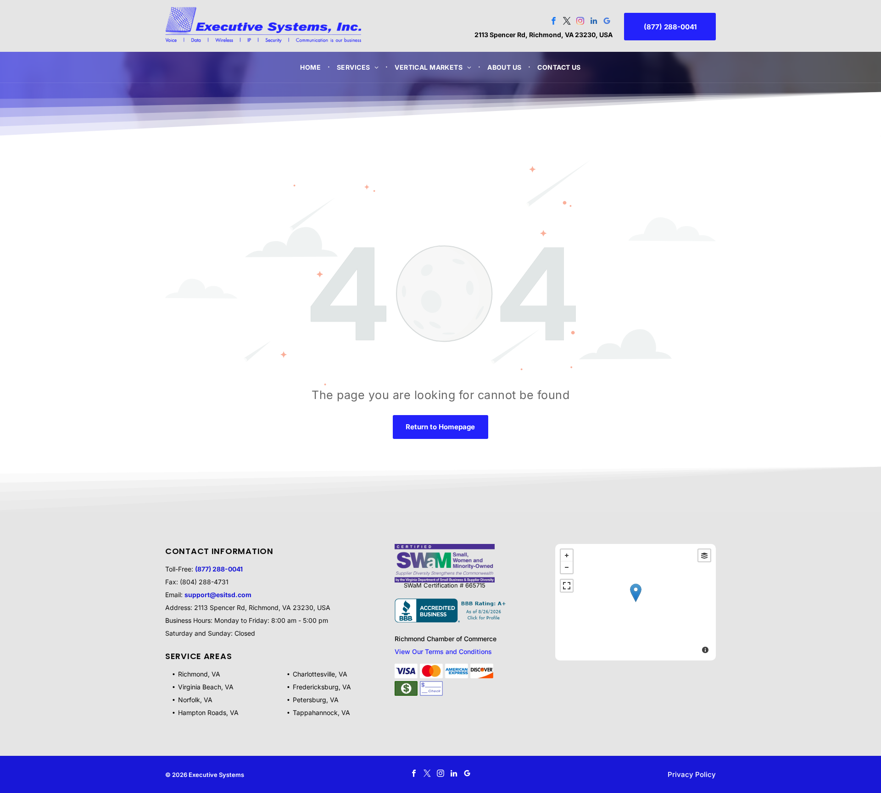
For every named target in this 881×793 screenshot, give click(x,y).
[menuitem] (311, 67)
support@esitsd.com (217, 595)
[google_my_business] (607, 22)
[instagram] (580, 22)
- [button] (567, 567)
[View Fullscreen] (567, 586)
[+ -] (635, 602)
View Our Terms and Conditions (443, 651)
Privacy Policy (692, 774)
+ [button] (567, 555)
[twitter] (567, 22)
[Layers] (704, 555)
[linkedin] (593, 22)
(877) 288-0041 (219, 569)
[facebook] (553, 22)
